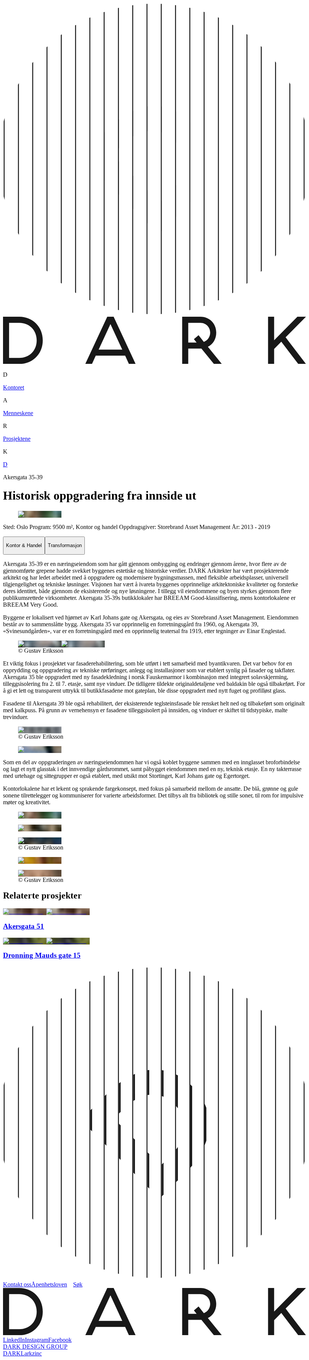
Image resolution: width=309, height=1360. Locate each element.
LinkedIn (14, 1340)
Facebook (60, 1340)
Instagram (36, 1340)
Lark (26, 1353)
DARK (12, 1353)
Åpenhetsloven (49, 1284)
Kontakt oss (17, 1284)
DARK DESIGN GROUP (35, 1346)
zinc (37, 1353)
